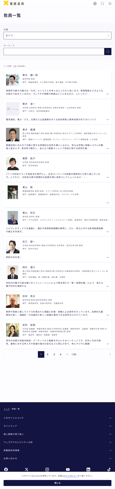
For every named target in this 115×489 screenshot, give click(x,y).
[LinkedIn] (88, 469)
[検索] (102, 3)
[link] (4, 354)
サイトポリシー (71, 476)
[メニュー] (110, 3)
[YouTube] (67, 469)
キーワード (9, 46)
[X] (26, 469)
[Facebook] (6, 469)
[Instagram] (47, 469)
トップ (7, 409)
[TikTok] (109, 469)
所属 (6, 30)
